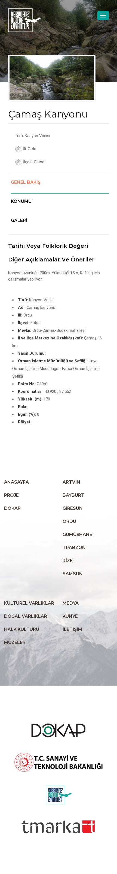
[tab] (60, 186)
